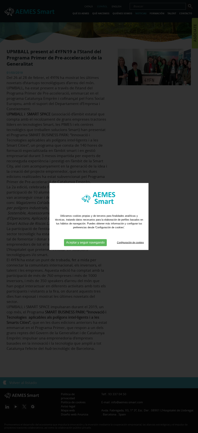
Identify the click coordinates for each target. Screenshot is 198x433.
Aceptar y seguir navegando (85, 242)
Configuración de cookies (130, 242)
